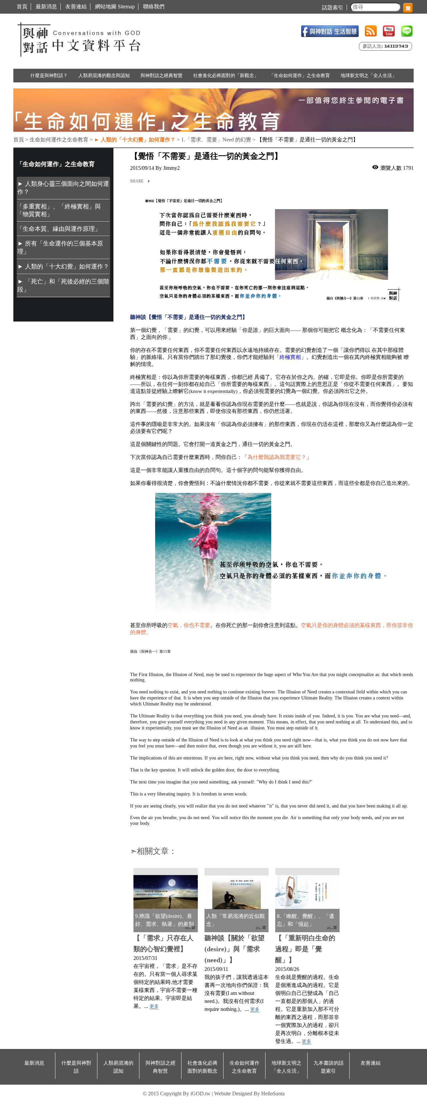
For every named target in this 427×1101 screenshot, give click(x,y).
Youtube (389, 31)
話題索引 (332, 7)
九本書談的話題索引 (329, 1067)
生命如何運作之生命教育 (245, 1067)
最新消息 (46, 6)
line (407, 31)
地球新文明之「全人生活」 (369, 75)
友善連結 (76, 6)
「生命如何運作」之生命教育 (299, 75)
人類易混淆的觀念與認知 (104, 75)
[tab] (63, 188)
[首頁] (80, 37)
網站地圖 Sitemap (115, 6)
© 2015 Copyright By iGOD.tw (176, 1093)
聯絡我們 (153, 6)
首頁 (22, 6)
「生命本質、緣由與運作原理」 (59, 228)
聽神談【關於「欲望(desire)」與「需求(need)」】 (234, 949)
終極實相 (290, 357)
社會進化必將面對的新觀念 (202, 1067)
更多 (154, 1006)
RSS (371, 31)
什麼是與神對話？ (49, 75)
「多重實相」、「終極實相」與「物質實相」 (59, 210)
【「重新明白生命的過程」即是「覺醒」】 (305, 949)
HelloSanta (273, 1093)
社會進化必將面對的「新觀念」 (226, 75)
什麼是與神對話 (76, 1067)
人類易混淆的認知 (118, 1067)
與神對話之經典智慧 (161, 75)
